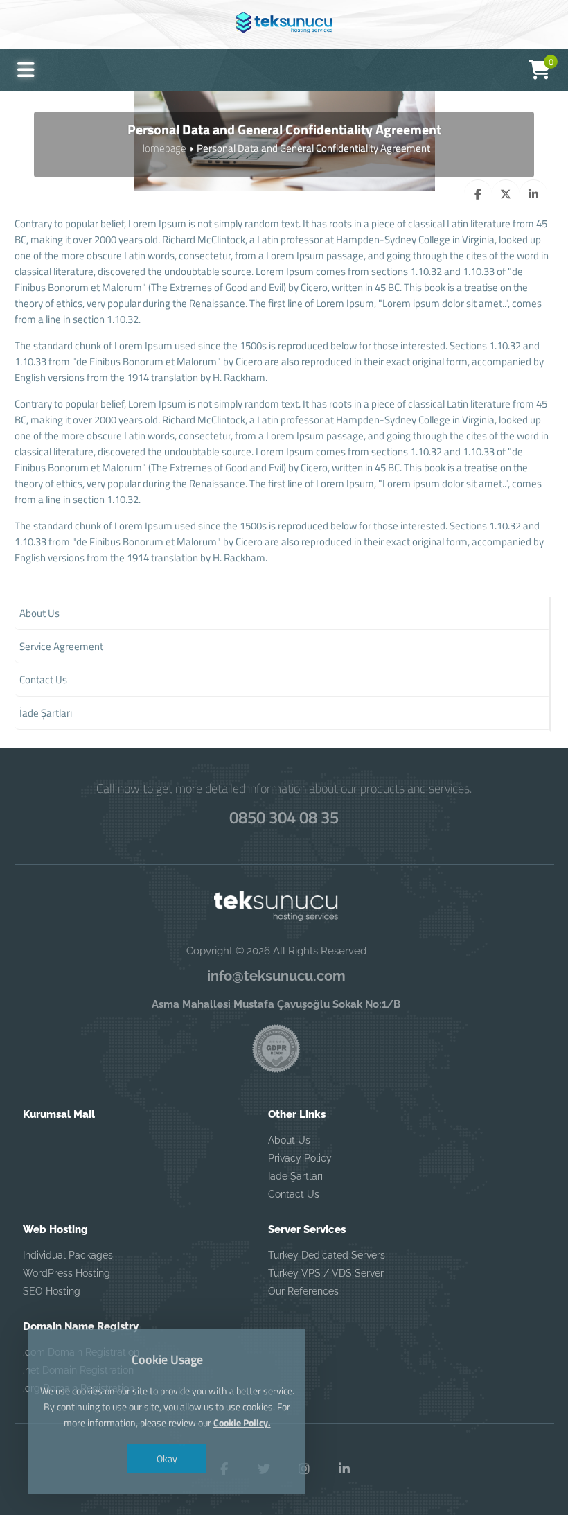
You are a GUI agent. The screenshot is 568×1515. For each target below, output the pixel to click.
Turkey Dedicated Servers (326, 1255)
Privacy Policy (300, 1158)
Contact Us (293, 1194)
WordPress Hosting (66, 1273)
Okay (167, 1458)
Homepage (162, 148)
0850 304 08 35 (284, 817)
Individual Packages (68, 1255)
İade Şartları (295, 1176)
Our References (303, 1291)
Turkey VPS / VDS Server (326, 1273)
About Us (289, 1140)
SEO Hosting (51, 1291)
